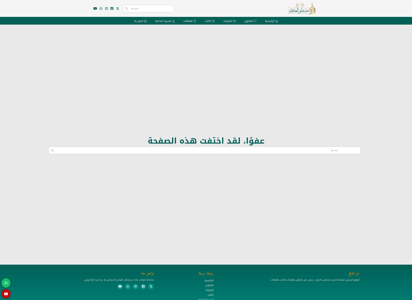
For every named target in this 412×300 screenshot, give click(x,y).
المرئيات (209, 290)
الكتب (211, 295)
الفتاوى (210, 285)
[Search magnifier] (126, 8)
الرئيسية (209, 280)
